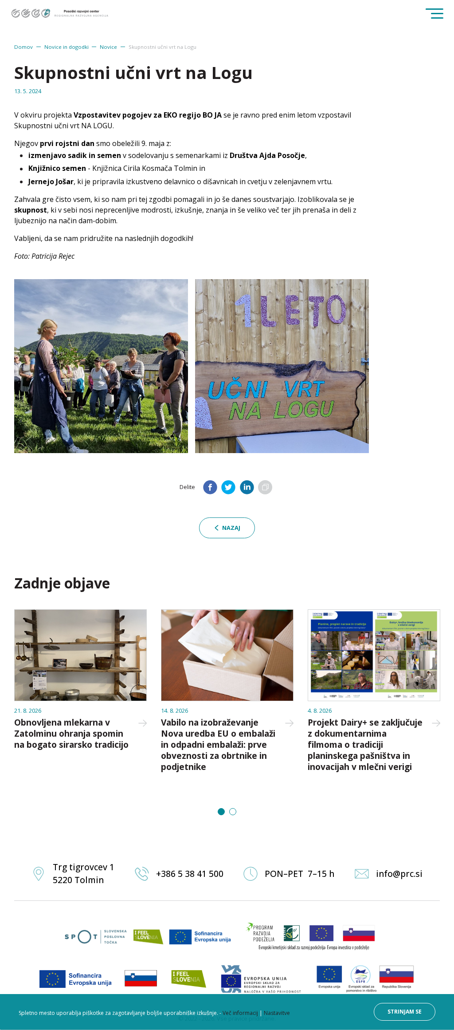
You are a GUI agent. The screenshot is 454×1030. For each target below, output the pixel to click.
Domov (23, 46)
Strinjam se (404, 1011)
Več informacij (240, 1013)
